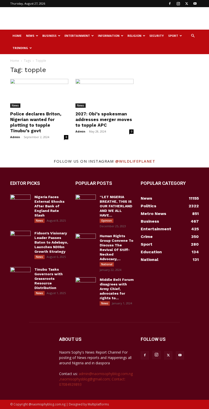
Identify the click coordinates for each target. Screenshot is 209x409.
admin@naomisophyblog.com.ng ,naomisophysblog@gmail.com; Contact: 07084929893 (96, 379)
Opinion (106, 220)
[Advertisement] (139, 18)
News (30, 36)
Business (49, 36)
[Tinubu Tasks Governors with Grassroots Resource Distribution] (20, 274)
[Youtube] (195, 3)
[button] (193, 35)
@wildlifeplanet (135, 161)
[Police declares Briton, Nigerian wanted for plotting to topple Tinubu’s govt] (39, 93)
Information (109, 36)
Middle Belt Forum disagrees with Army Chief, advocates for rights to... (117, 289)
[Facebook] (170, 3)
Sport (173, 36)
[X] (186, 3)
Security (156, 36)
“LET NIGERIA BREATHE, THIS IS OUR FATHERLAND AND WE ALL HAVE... (116, 206)
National (106, 264)
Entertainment (77, 36)
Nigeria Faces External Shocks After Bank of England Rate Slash (49, 206)
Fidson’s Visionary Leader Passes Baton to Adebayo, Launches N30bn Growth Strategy (51, 242)
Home (16, 36)
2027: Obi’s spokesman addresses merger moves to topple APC (103, 119)
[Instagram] (178, 3)
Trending (20, 48)
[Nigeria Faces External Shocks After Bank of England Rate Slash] (20, 202)
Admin (15, 137)
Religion (134, 36)
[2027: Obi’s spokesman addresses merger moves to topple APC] (104, 93)
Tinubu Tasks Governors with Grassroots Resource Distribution (48, 278)
